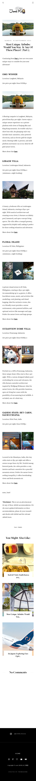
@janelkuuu (20, 733)
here (15, 152)
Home (17, 753)
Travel (20, 527)
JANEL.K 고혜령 (23, 765)
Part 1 (17, 59)
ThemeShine (23, 772)
